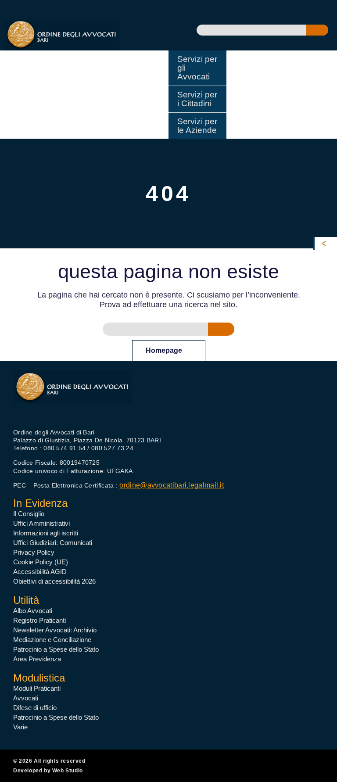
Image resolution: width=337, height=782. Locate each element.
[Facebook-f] (19, 409)
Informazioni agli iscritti (45, 533)
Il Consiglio (28, 513)
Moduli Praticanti (37, 688)
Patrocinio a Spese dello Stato (56, 649)
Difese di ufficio (35, 707)
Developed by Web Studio (48, 771)
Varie (20, 727)
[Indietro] (325, 243)
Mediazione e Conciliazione (52, 639)
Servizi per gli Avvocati (197, 67)
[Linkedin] (51, 409)
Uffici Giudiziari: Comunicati (52, 542)
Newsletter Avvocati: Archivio (55, 630)
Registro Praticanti (39, 620)
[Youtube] (35, 409)
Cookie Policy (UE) (40, 562)
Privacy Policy (33, 552)
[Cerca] (317, 30)
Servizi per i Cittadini (197, 99)
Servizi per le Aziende (197, 126)
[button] (324, 10)
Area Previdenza (37, 659)
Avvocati (25, 698)
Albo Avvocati (32, 610)
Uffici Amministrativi (41, 523)
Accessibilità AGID (40, 571)
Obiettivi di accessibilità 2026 (54, 581)
